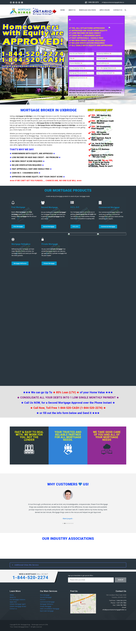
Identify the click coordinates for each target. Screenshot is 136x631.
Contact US (117, 10)
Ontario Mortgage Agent (18, 601)
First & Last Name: (77, 53)
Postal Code (102, 58)
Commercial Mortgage (47, 599)
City (72, 58)
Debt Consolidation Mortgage (49, 606)
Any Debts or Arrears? (105, 73)
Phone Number (76, 63)
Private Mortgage (45, 604)
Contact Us (13, 606)
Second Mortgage (46, 594)
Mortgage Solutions (87, 10)
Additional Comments (78, 78)
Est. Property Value (77, 68)
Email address (103, 63)
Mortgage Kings (25, 622)
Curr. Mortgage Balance (106, 68)
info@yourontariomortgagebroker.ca (113, 2)
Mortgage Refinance (46, 601)
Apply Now (13, 599)
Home (62, 10)
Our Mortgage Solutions (17, 597)
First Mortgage (45, 592)
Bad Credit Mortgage (47, 608)
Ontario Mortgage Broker (18, 604)
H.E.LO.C (42, 597)
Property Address (104, 53)
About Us (71, 10)
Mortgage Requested (78, 73)
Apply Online (104, 10)
